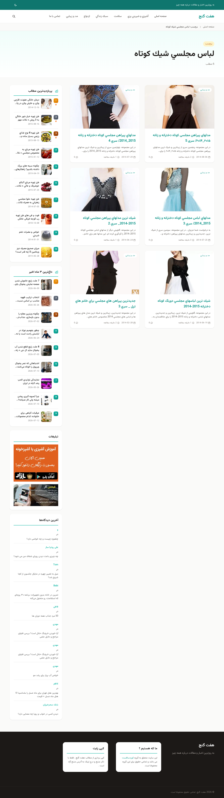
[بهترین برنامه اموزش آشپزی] (36, 463)
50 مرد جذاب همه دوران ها (45, 616)
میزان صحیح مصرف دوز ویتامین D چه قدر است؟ (27, 250)
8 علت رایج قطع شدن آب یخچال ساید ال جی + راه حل (27, 348)
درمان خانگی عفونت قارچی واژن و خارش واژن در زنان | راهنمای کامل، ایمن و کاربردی (26, 101)
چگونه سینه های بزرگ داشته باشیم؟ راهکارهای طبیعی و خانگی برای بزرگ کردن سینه (27, 167)
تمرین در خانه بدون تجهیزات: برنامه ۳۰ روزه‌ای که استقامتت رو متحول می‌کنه (36, 596)
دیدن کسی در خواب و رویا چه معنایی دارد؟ (38, 714)
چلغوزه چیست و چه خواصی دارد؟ (42, 539)
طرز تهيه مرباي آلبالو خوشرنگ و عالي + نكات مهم (28, 184)
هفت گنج (206, 745)
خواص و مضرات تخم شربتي (29, 234)
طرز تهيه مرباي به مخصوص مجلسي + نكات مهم (27, 151)
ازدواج (87, 16)
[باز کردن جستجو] (13, 16)
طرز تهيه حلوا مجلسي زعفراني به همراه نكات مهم (28, 201)
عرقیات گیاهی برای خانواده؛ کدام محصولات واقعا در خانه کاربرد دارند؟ (26, 414)
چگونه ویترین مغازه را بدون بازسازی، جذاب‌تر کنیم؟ (28, 315)
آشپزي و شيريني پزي (138, 16)
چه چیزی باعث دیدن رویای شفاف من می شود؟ (36, 556)
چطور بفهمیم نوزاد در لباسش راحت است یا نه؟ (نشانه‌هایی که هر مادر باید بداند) (27, 332)
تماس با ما (54, 16)
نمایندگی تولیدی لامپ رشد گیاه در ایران (28, 381)
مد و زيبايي (72, 16)
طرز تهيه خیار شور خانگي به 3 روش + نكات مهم (27, 118)
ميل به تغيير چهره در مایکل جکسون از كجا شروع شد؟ (38, 575)
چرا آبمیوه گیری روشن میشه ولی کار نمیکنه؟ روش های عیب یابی (28, 398)
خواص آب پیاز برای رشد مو (45, 675)
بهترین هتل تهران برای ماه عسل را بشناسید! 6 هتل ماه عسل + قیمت (37, 694)
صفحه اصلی (160, 16)
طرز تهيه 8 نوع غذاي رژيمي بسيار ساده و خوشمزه (29, 134)
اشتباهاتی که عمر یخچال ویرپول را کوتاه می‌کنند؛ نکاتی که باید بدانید (27, 365)
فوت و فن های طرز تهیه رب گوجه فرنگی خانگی (27, 217)
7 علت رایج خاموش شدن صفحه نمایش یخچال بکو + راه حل (27, 282)
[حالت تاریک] (13, 5)
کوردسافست (128, 758)
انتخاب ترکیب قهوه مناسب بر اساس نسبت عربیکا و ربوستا (28, 299)
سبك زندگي (102, 16)
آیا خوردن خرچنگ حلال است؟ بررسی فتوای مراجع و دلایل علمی (38, 635)
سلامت (118, 16)
